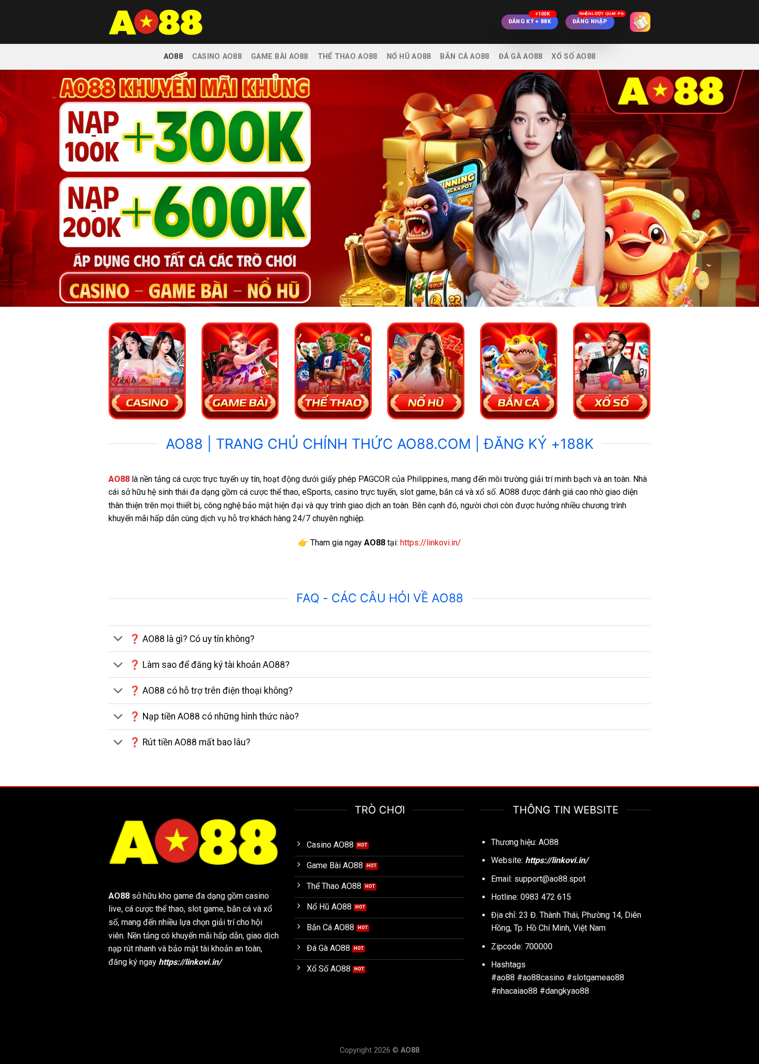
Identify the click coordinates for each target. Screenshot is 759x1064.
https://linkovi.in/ (430, 542)
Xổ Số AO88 (573, 56)
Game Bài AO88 (279, 56)
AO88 (173, 56)
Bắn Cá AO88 (464, 56)
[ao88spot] (160, 22)
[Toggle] (118, 640)
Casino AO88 (217, 56)
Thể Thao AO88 (347, 56)
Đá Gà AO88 (521, 56)
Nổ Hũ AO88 (409, 56)
